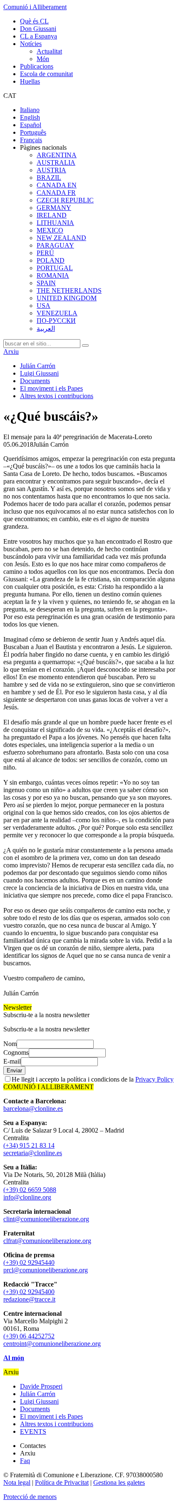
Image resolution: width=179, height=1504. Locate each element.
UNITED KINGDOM (67, 298)
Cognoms (16, 1052)
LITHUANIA (55, 222)
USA (43, 305)
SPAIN (46, 282)
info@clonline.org (27, 1197)
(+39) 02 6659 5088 (29, 1189)
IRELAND (52, 215)
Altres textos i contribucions (56, 395)
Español (30, 124)
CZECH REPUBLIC (65, 200)
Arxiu (11, 351)
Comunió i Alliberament (35, 6)
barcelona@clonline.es (33, 1108)
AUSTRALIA (56, 162)
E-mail (12, 1061)
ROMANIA (53, 275)
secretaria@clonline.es (32, 1152)
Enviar (14, 1070)
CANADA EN (57, 185)
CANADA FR (56, 192)
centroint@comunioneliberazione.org (52, 1343)
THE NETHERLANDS (69, 290)
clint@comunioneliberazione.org (46, 1219)
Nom (10, 1043)
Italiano (30, 109)
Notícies (31, 43)
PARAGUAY (55, 245)
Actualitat (49, 51)
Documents (35, 380)
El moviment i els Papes (51, 388)
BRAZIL (49, 177)
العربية (46, 328)
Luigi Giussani (39, 373)
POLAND (51, 260)
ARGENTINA (57, 155)
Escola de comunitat (46, 73)
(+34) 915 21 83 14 (29, 1145)
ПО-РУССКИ (56, 320)
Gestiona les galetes (119, 1482)
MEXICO (50, 230)
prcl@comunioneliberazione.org (45, 1270)
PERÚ (45, 252)
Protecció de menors (30, 1496)
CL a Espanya (38, 36)
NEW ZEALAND (61, 237)
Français (31, 139)
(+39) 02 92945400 (29, 1291)
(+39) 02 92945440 (29, 1262)
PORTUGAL (55, 267)
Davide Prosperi (41, 1386)
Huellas (30, 81)
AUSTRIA (51, 170)
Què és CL (34, 21)
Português (33, 132)
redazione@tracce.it (29, 1299)
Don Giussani (38, 28)
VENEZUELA (57, 313)
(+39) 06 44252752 (29, 1336)
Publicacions (36, 66)
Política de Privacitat (62, 1482)
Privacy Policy (154, 1079)
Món (43, 58)
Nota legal (16, 1482)
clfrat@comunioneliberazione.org (47, 1240)
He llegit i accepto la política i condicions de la (93, 1079)
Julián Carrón (37, 365)
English (30, 117)
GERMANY (54, 207)
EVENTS (33, 1431)
